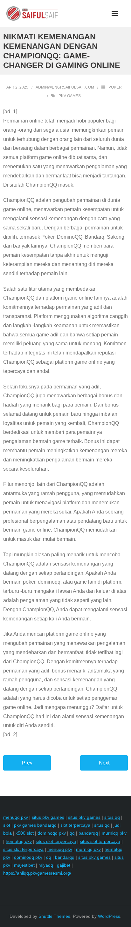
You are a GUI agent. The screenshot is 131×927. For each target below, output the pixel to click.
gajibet (63, 865)
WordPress (109, 916)
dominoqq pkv (52, 833)
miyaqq (45, 865)
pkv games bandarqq (35, 825)
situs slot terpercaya (56, 841)
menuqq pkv (15, 817)
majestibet (24, 865)
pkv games (70, 96)
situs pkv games (48, 817)
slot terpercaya (75, 825)
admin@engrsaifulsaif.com (65, 87)
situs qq (112, 817)
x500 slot (25, 833)
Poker (115, 87)
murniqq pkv (114, 833)
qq (72, 833)
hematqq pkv (19, 841)
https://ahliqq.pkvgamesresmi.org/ (37, 873)
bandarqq (88, 833)
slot (6, 825)
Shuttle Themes (54, 916)
